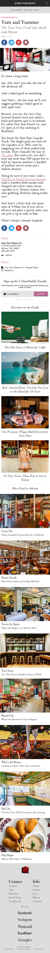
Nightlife (28, 10)
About (36, 886)
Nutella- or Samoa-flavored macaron (23, 179)
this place (7, 155)
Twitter (25, 934)
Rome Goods (9, 578)
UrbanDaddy (25, 3)
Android (37, 901)
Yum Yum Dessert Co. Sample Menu (21, 267)
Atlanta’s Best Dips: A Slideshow (16, 859)
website (8, 255)
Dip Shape (7, 855)
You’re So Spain (10, 624)
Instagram (25, 920)
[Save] (26, 42)
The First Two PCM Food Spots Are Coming (23, 812)
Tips (11, 890)
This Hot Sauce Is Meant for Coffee (25, 347)
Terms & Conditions (24, 949)
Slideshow (9, 270)
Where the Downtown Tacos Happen (19, 719)
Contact (13, 886)
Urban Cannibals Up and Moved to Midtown (22, 535)
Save (19, 42)
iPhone (36, 897)
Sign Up (41, 294)
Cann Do (6, 531)
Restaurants (17, 10)
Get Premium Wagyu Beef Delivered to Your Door (25, 434)
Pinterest (25, 927)
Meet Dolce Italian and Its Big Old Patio (20, 581)
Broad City (7, 715)
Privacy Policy (38, 949)
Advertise (13, 894)
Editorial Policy (9, 949)
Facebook (25, 913)
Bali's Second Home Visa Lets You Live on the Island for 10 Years (25, 390)
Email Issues (15, 897)
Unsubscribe (15, 901)
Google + (25, 940)
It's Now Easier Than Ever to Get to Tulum (25, 478)
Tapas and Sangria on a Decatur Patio (19, 628)
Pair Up (5, 809)
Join (35, 894)
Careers (36, 890)
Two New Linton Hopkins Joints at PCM (21, 674)
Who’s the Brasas (11, 762)
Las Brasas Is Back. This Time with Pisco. (21, 766)
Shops (36, 10)
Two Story (7, 671)
